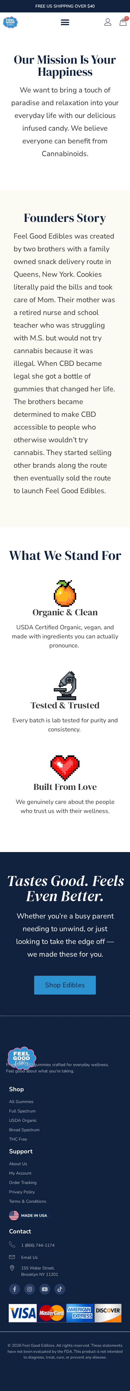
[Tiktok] (59, 1289)
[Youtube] (44, 1289)
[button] (65, 22)
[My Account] (108, 22)
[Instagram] (29, 1289)
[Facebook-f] (14, 1289)
